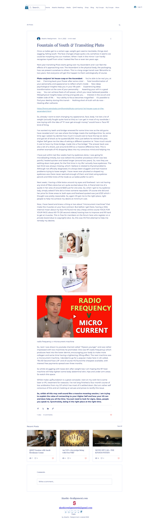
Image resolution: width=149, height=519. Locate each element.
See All (119, 426)
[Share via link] (53, 409)
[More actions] (111, 38)
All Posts (30, 25)
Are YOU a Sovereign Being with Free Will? (73, 451)
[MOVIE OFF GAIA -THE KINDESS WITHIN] (107, 438)
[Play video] (74, 316)
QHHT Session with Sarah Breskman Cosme (39, 451)
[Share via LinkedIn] (48, 409)
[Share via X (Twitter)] (43, 409)
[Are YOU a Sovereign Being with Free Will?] (74, 438)
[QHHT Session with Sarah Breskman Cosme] (41, 438)
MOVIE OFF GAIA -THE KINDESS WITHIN (104, 451)
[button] (26, 7)
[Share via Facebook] (38, 409)
